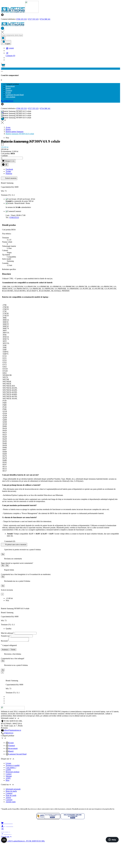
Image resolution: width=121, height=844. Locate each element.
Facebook (9, 169)
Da (3, 554)
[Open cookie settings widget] (4, 840)
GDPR (8, 770)
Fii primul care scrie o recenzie (15, 544)
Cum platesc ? (11, 767)
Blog (7, 780)
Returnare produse (12, 772)
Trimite (13, 649)
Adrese (8, 798)
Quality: (9, 629)
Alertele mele (11, 802)
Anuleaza (5, 649)
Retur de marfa (11, 791)
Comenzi (9, 793)
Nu (3, 565)
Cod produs (6, 230)
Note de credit (11, 795)
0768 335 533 (21, 19)
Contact (8, 774)
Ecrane (11, 743)
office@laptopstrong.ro (12, 730)
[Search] (3, 38)
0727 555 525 (33, 19)
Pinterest (9, 173)
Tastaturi (12, 746)
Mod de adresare (7, 633)
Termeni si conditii (12, 765)
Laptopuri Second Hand (17, 754)
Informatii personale (13, 789)
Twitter (8, 171)
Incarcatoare (13, 748)
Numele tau (5, 636)
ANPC (8, 778)
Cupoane (9, 800)
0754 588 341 (45, 19)
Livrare (8, 763)
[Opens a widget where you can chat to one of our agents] (112, 840)
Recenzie (5, 641)
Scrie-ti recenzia (10, 178)
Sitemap (9, 776)
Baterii (11, 751)
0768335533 (14, 217)
